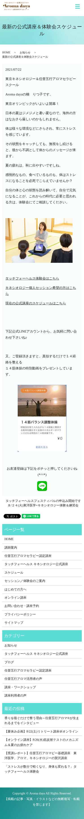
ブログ (9, 662)
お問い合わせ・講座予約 (21, 606)
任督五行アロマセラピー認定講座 (28, 556)
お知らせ (25, 52)
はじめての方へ (15, 589)
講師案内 (10, 547)
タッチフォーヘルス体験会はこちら (32, 278)
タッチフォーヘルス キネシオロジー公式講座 (36, 564)
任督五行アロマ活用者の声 (23, 678)
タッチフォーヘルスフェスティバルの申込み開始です (43, 501)
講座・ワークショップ (20, 687)
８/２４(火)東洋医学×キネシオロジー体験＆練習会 (43, 505)
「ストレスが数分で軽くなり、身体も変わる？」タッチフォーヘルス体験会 (40, 769)
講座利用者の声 (15, 695)
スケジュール (13, 572)
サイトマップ (13, 622)
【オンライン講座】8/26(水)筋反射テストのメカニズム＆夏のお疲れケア (41, 742)
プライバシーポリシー (20, 614)
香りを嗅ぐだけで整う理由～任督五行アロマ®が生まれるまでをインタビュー (41, 720)
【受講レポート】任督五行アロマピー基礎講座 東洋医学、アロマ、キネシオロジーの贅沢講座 (40, 756)
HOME (6, 52)
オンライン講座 (15, 597)
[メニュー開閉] (77, 6)
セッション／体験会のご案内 (24, 581)
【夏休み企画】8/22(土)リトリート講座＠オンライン (41, 731)
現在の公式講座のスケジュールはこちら (35, 303)
